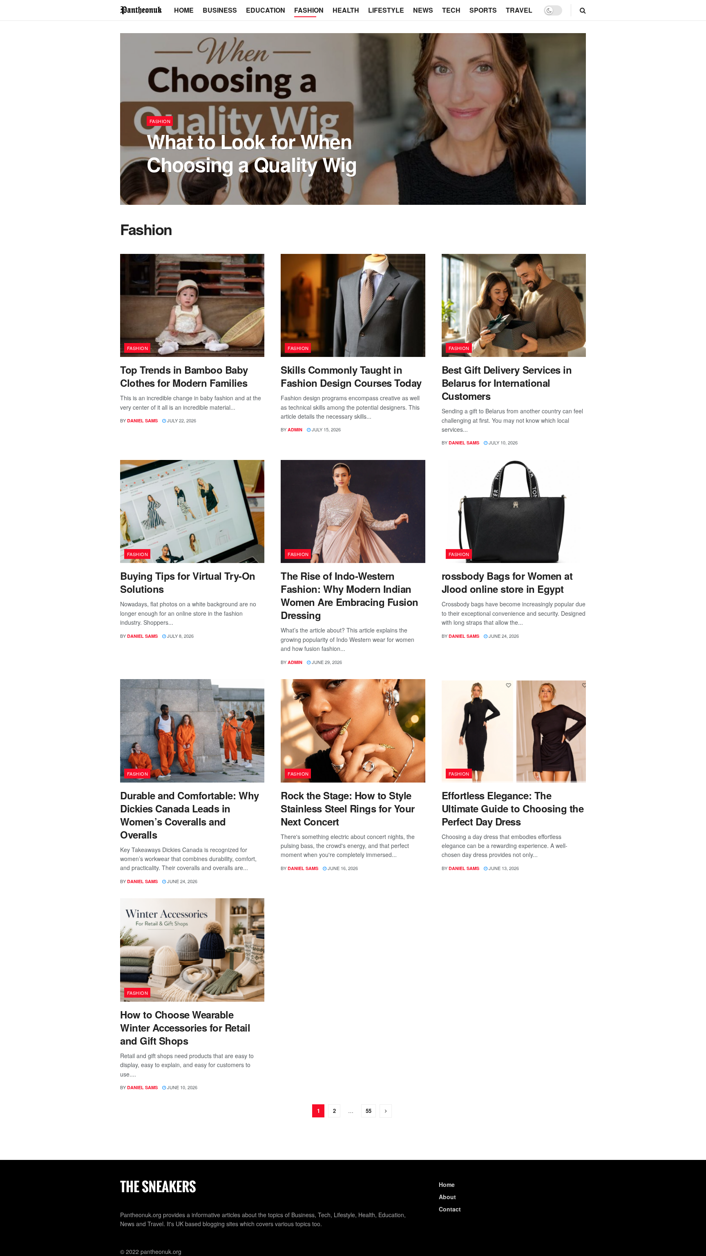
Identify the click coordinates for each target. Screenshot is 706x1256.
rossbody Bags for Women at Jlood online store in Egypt (507, 582)
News (423, 10)
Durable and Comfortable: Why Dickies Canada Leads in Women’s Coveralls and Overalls (189, 814)
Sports (483, 10)
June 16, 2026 (342, 868)
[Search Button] (583, 10)
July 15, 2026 (326, 429)
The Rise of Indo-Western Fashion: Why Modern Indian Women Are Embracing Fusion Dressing (349, 595)
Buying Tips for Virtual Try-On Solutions (187, 582)
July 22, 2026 (181, 420)
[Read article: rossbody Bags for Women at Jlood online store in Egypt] (514, 511)
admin (295, 429)
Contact (450, 1209)
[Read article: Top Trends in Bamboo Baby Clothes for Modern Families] (192, 305)
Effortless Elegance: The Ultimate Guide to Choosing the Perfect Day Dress (513, 808)
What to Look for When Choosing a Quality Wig (252, 152)
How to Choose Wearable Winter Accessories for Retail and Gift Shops (185, 1027)
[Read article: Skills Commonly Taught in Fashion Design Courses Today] (353, 305)
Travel (519, 10)
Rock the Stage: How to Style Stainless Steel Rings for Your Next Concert (348, 808)
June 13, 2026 (503, 868)
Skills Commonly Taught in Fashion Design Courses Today (351, 376)
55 (368, 1111)
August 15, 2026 (211, 185)
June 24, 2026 (503, 635)
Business (220, 10)
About (447, 1197)
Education (265, 10)
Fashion (309, 10)
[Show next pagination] (386, 1111)
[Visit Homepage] (141, 10)
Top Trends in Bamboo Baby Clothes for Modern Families (184, 376)
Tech (451, 10)
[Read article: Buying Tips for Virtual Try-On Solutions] (192, 511)
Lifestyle (386, 10)
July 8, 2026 (180, 635)
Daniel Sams (169, 186)
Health (346, 10)
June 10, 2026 (181, 1087)
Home (184, 10)
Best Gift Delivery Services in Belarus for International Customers (507, 383)
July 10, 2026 (502, 442)
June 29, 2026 (326, 662)
